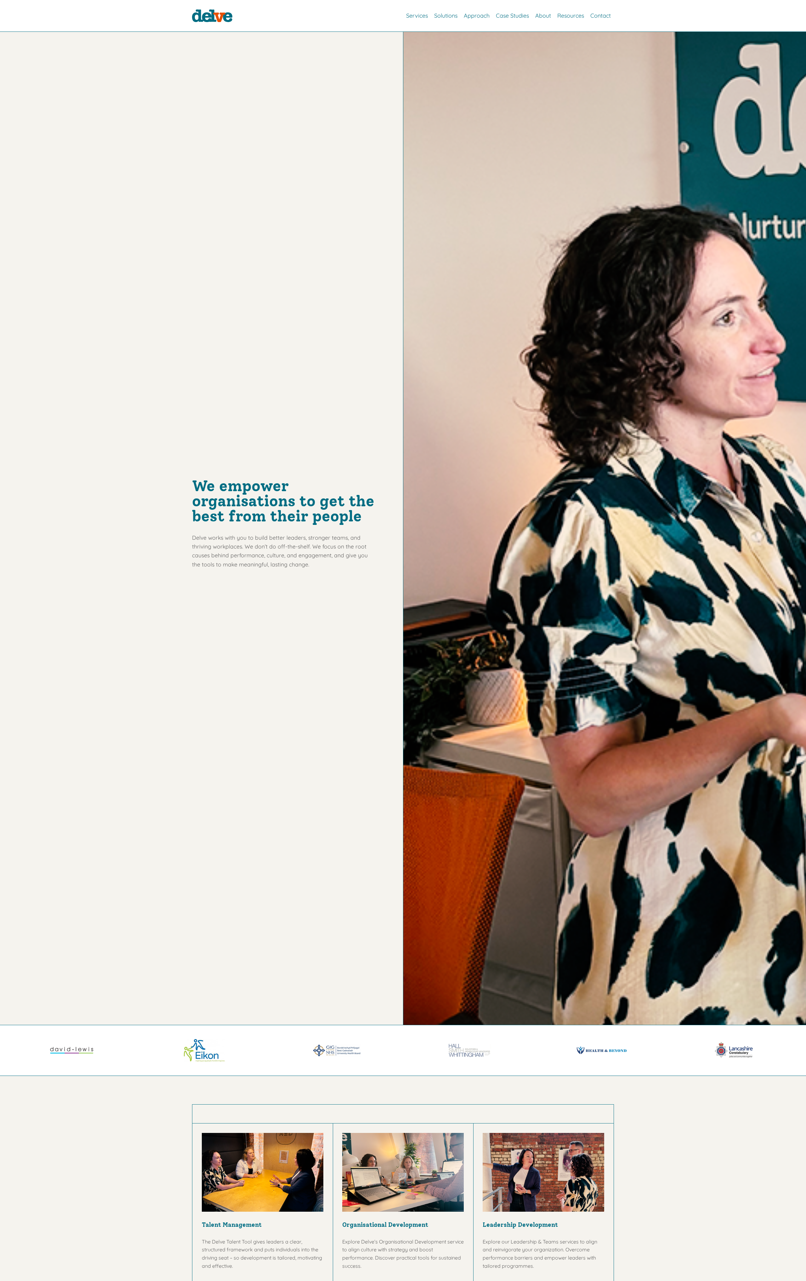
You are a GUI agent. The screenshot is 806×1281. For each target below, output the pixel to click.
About (543, 15)
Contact (600, 15)
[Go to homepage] (212, 15)
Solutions (445, 15)
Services (417, 15)
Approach (477, 15)
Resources (570, 15)
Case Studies (512, 15)
